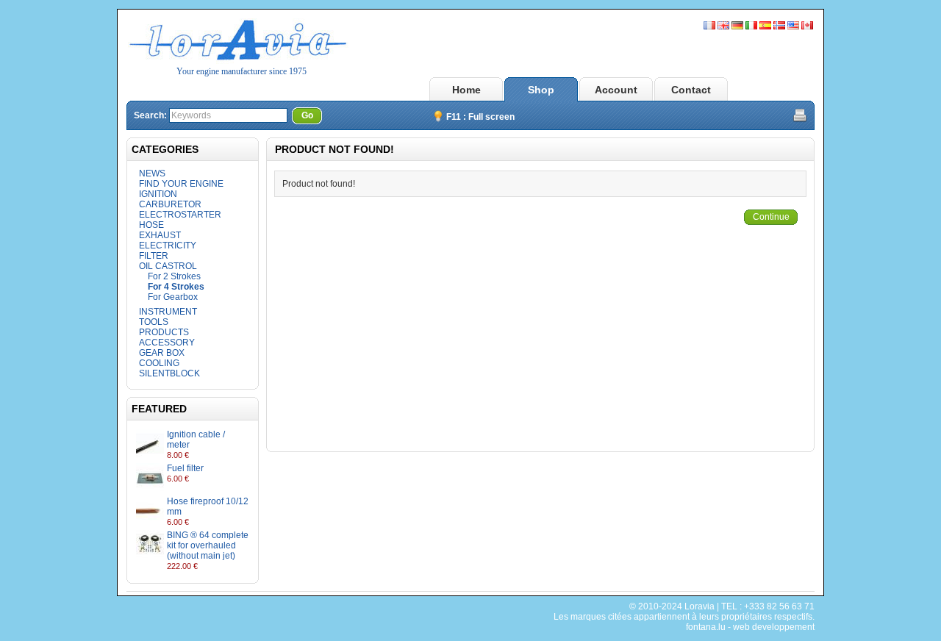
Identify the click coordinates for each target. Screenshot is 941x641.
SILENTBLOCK (169, 373)
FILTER (153, 256)
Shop (541, 90)
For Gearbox (173, 297)
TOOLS (153, 322)
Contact (691, 90)
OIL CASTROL (168, 266)
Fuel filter (185, 468)
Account (616, 90)
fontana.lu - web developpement (750, 627)
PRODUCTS (164, 332)
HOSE (151, 225)
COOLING (159, 363)
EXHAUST (160, 235)
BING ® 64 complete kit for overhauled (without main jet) (207, 545)
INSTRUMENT (168, 312)
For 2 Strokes (174, 276)
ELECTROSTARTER (180, 215)
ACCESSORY (167, 342)
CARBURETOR (170, 204)
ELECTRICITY (167, 245)
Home (466, 90)
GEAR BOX (162, 353)
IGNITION (158, 194)
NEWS (152, 173)
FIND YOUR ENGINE (181, 184)
